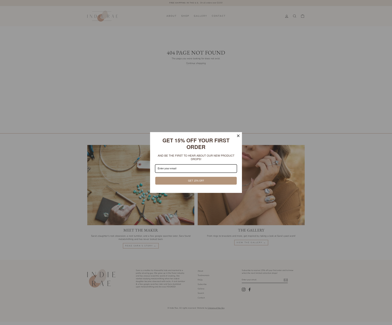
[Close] (238, 135)
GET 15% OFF (196, 180)
